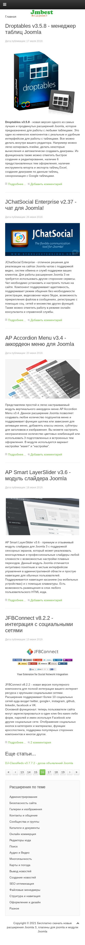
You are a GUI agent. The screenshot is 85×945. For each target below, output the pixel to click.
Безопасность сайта (23, 803)
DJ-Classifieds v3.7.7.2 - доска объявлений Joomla (39, 763)
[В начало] (8, 772)
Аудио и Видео (19, 852)
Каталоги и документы (24, 827)
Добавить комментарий (46, 184)
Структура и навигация (24, 896)
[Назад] (15, 772)
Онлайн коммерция (22, 834)
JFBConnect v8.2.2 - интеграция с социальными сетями (39, 624)
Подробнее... (17, 184)
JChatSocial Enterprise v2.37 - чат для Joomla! (41, 205)
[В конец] (76, 772)
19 (63, 772)
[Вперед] (70, 772)
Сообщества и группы (24, 821)
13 (22, 772)
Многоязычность (20, 858)
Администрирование (23, 796)
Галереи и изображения (25, 809)
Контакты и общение (23, 815)
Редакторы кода (20, 840)
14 (29, 772)
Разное (14, 908)
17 (49, 772)
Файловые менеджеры (24, 889)
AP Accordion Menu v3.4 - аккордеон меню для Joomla (39, 341)
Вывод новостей (20, 871)
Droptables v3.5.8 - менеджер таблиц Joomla (40, 29)
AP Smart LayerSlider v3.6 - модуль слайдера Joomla (38, 475)
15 (35, 772)
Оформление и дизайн (25, 902)
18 (56, 772)
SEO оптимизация (21, 883)
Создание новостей (22, 877)
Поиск (13, 846)
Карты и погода (19, 865)
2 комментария (41, 742)
